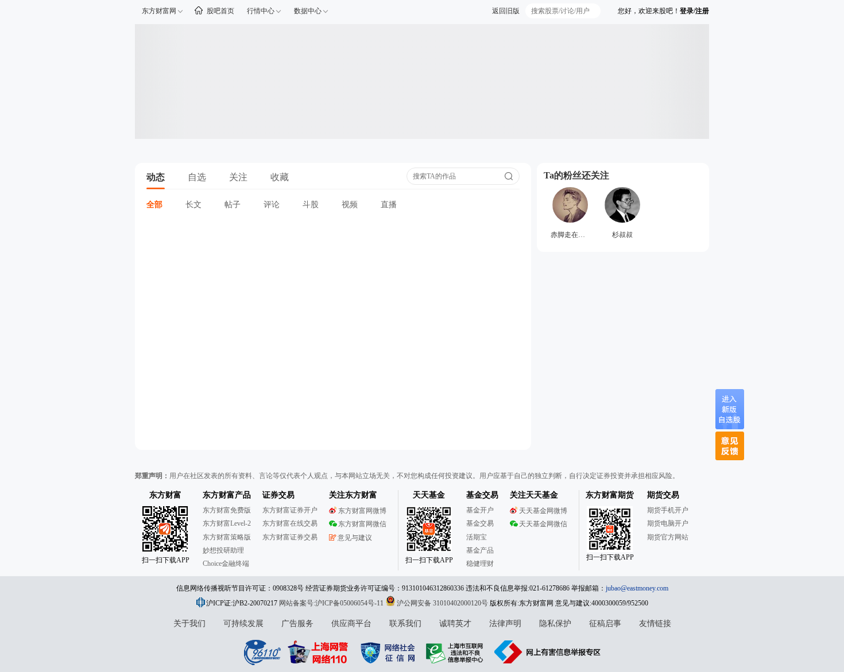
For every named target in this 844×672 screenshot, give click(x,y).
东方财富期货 (610, 495)
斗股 (311, 204)
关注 (238, 177)
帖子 (232, 204)
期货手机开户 (667, 510)
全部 (154, 204)
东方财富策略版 (227, 537)
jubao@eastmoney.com (637, 588)
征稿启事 (605, 623)
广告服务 (297, 623)
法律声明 (505, 623)
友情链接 (655, 623)
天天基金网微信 (543, 524)
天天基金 (429, 495)
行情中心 (260, 11)
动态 (155, 177)
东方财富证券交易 (290, 537)
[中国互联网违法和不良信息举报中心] (547, 651)
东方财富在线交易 (290, 523)
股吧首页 (220, 11)
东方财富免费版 (227, 510)
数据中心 (308, 11)
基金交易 (480, 523)
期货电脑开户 (667, 523)
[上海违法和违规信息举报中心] (456, 651)
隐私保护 (555, 623)
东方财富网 (159, 11)
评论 (272, 204)
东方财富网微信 (362, 524)
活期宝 (476, 537)
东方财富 (165, 495)
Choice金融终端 (226, 564)
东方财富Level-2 (227, 523)
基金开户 (480, 510)
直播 (389, 204)
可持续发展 (243, 623)
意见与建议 (355, 538)
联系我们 (405, 623)
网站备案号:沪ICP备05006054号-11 (332, 603)
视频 (350, 204)
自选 (197, 177)
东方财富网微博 (362, 511)
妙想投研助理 (223, 550)
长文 (193, 204)
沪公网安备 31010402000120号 (442, 603)
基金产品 (480, 550)
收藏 (279, 177)
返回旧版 (506, 11)
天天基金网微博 (543, 511)
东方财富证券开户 (290, 510)
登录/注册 (694, 11)
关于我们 (189, 623)
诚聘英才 (455, 623)
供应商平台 (351, 623)
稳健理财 (480, 564)
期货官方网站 (667, 537)
